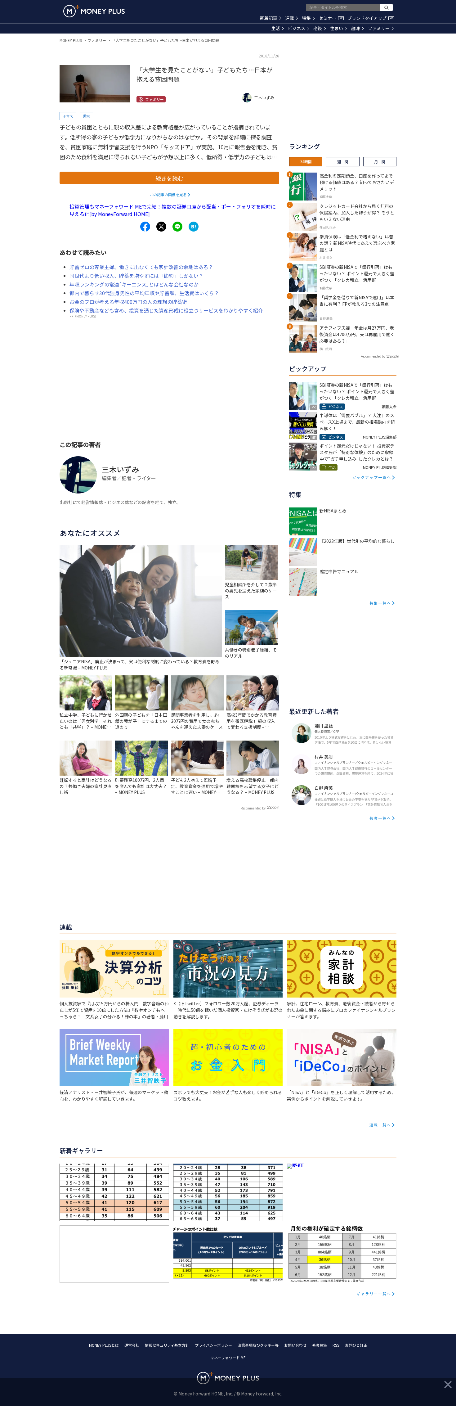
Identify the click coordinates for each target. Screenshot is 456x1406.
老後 (317, 28)
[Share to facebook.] (145, 227)
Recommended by (253, 808)
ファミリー (379, 28)
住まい (336, 28)
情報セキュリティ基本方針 (167, 1345)
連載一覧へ (380, 1124)
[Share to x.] (161, 227)
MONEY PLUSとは (104, 1345)
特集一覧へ (380, 603)
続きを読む (169, 178)
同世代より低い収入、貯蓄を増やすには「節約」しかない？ (136, 275)
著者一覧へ (380, 818)
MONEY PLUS (71, 40)
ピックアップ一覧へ (371, 477)
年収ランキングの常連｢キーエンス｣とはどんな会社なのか (134, 284)
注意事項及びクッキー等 (258, 1345)
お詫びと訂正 (356, 1345)
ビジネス (296, 28)
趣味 (355, 28)
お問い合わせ (295, 1345)
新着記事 (268, 18)
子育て (68, 116)
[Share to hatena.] (194, 227)
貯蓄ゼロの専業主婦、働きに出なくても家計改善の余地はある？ (141, 267)
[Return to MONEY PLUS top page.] (94, 11)
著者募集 (319, 1345)
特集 (306, 18)
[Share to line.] (177, 227)
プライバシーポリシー (213, 1345)
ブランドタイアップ (370, 18)
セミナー (330, 18)
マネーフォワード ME (228, 1357)
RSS (336, 1345)
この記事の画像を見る (168, 194)
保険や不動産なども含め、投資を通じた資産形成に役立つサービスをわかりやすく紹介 (166, 310)
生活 (275, 28)
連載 (289, 18)
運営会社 (131, 1345)
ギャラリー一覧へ (373, 1293)
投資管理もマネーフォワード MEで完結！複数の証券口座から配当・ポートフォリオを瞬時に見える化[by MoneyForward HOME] (172, 210)
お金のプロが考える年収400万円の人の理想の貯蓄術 (128, 301)
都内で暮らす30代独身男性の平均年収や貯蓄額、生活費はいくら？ (144, 293)
